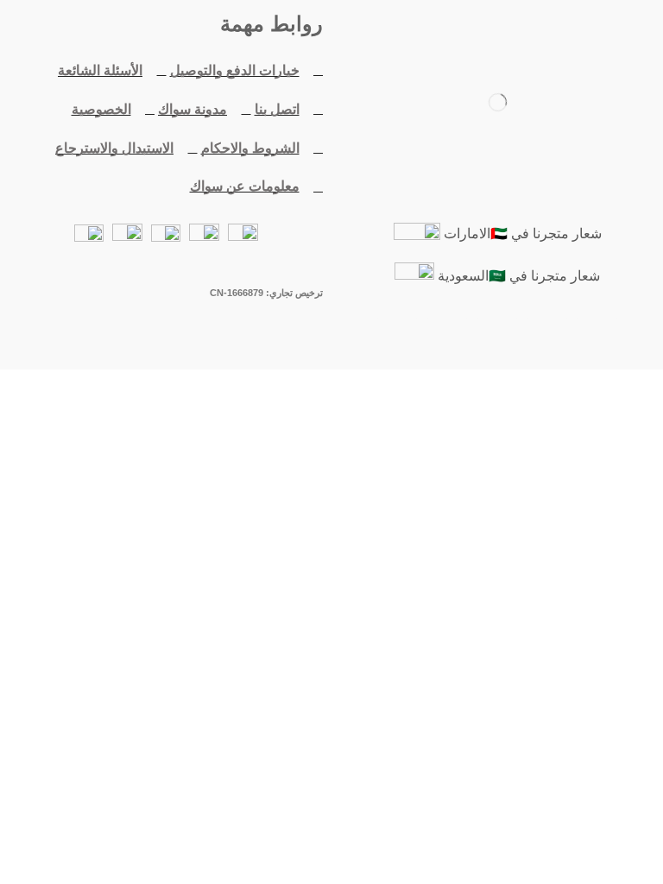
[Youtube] (497, 339)
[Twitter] (547, 339)
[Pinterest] (397, 339)
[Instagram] (447, 339)
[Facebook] (597, 339)
